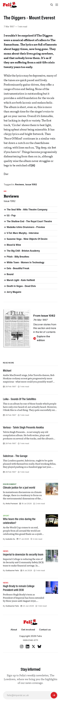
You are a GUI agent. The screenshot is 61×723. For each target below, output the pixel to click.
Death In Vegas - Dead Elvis (21, 286)
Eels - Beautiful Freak (18, 268)
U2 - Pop (11, 216)
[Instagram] (21, 646)
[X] (33, 646)
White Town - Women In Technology (25, 262)
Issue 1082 (31, 184)
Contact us (45, 629)
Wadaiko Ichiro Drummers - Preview (26, 227)
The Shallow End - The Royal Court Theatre (29, 221)
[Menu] (56, 4)
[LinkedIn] (27, 646)
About (14, 629)
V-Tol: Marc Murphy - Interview (23, 233)
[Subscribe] (54, 695)
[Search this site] (51, 4)
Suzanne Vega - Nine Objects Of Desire (27, 239)
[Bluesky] (39, 646)
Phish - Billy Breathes (18, 257)
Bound (10, 274)
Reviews (19, 184)
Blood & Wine (14, 245)
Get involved (28, 629)
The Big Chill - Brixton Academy (23, 251)
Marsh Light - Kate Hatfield (21, 280)
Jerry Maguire (14, 292)
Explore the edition (43, 338)
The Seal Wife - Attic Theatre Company (27, 210)
